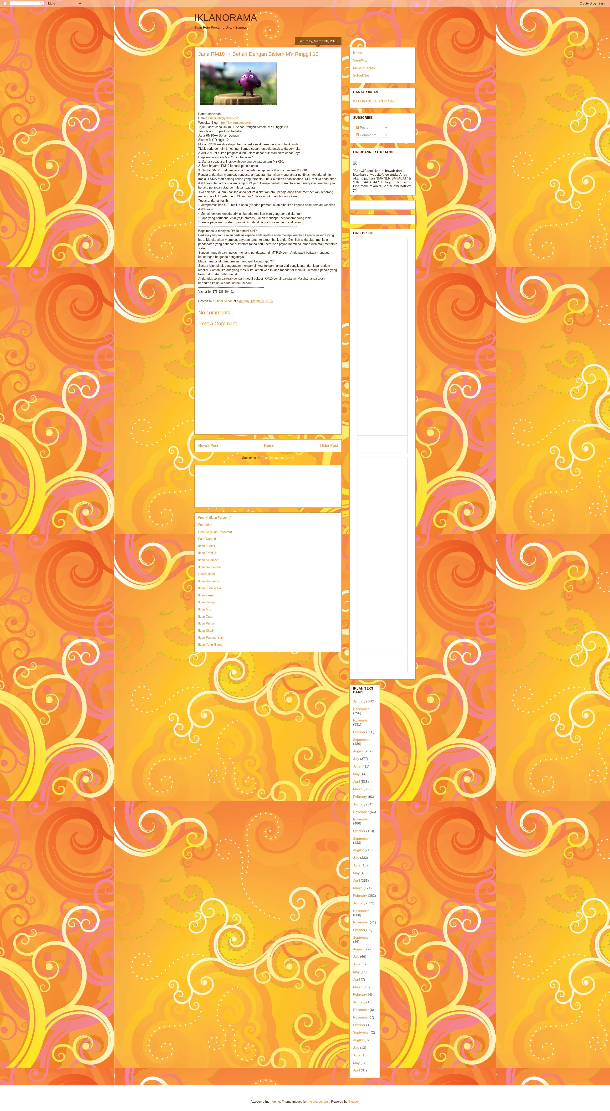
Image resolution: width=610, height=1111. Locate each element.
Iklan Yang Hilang (210, 644)
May (356, 774)
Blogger (353, 1101)
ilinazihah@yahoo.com (223, 118)
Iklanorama (206, 595)
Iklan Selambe (208, 560)
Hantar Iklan (206, 574)
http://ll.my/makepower (235, 122)
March (358, 789)
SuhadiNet (361, 75)
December (361, 709)
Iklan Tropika (207, 553)
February (360, 797)
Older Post (329, 446)
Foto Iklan (205, 525)
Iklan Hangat (207, 602)
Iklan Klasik (206, 630)
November (361, 720)
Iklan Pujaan (206, 623)
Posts (363, 127)
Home (269, 446)
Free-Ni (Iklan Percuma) (214, 517)
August (358, 751)
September (361, 740)
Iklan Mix (204, 609)
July (356, 759)
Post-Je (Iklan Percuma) (215, 532)
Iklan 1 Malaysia (209, 588)
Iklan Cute (205, 616)
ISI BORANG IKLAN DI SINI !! (375, 101)
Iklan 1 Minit (206, 546)
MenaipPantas (364, 68)
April (356, 781)
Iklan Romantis (208, 581)
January (359, 701)
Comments (367, 135)
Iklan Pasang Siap (211, 637)
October (359, 732)
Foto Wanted (207, 539)
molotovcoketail (318, 1101)
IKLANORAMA (225, 17)
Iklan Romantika (209, 567)
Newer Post (208, 446)
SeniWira (360, 60)
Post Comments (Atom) (277, 458)
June (357, 766)
